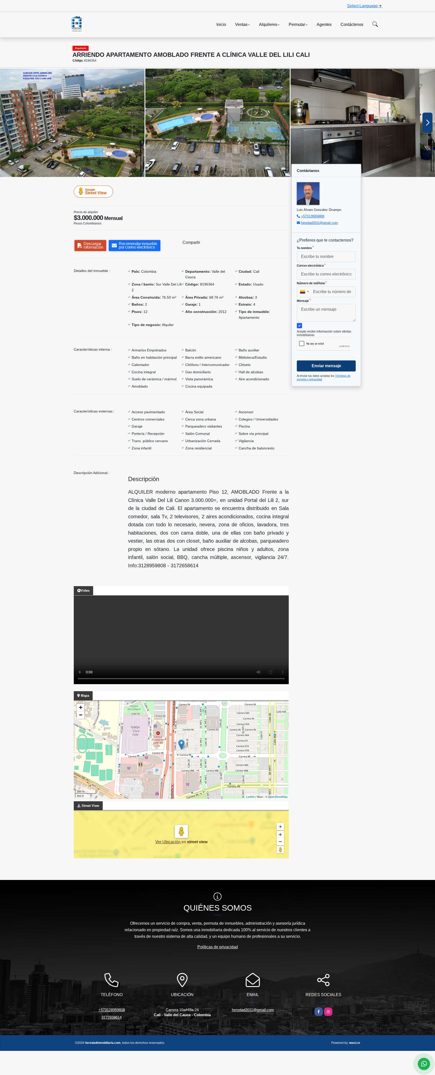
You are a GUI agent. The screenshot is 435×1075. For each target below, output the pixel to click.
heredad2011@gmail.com (319, 223)
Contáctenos (352, 24)
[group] (72, 123)
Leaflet (250, 796)
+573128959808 (312, 216)
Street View (95, 191)
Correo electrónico (311, 265)
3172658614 (111, 1017)
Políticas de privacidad (217, 947)
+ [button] (80, 707)
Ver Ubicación (168, 842)
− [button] (80, 715)
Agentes (324, 24)
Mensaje (304, 301)
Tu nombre (305, 248)
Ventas (241, 24)
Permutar (297, 24)
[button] (183, 172)
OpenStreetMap (277, 796)
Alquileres (268, 24)
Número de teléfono (312, 283)
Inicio (221, 24)
